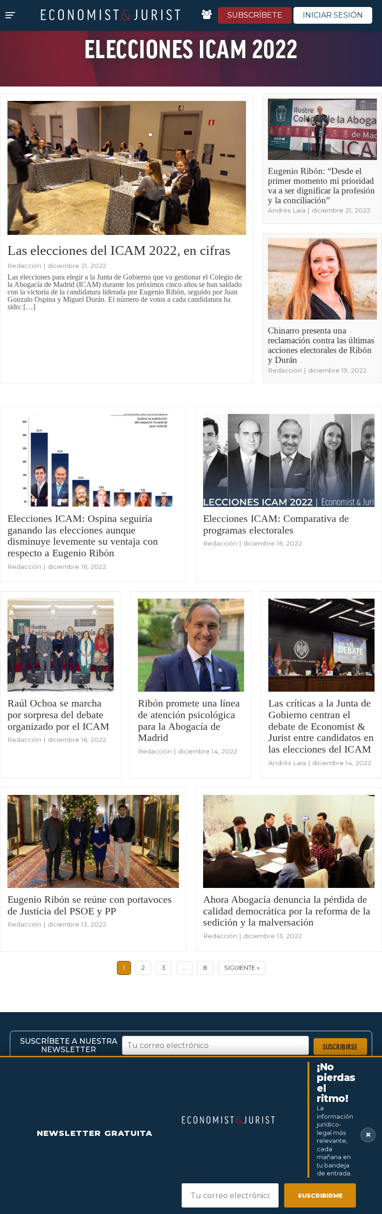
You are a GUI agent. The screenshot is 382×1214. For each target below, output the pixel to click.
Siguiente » (241, 967)
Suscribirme (320, 1195)
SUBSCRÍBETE (254, 15)
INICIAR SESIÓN (333, 15)
